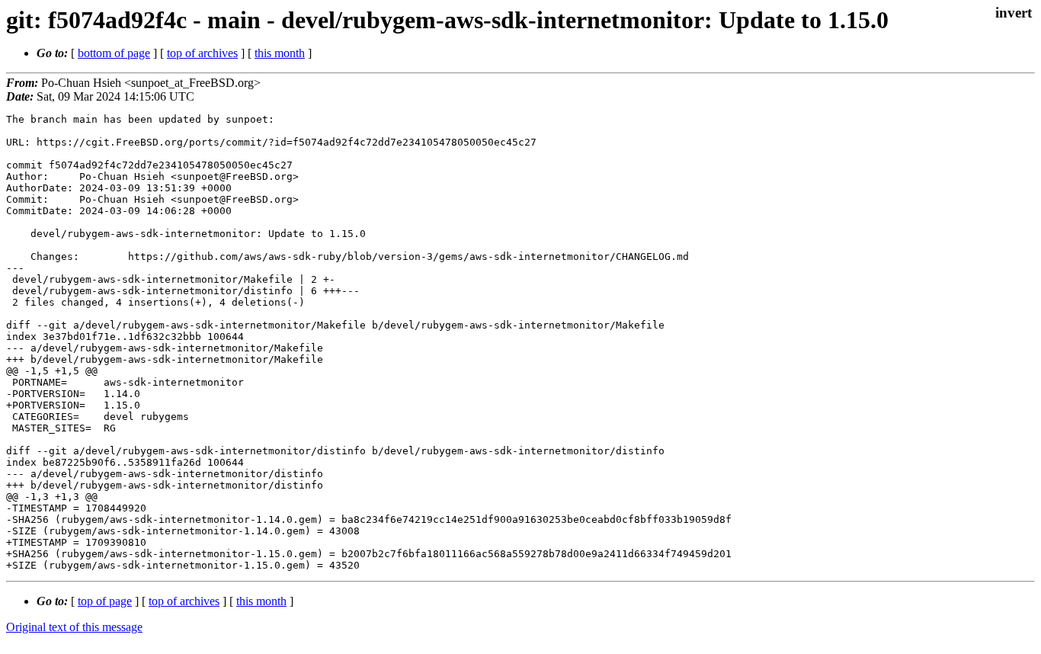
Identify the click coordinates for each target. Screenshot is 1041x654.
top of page (105, 601)
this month (280, 52)
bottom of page (114, 52)
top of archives (202, 52)
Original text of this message (74, 626)
